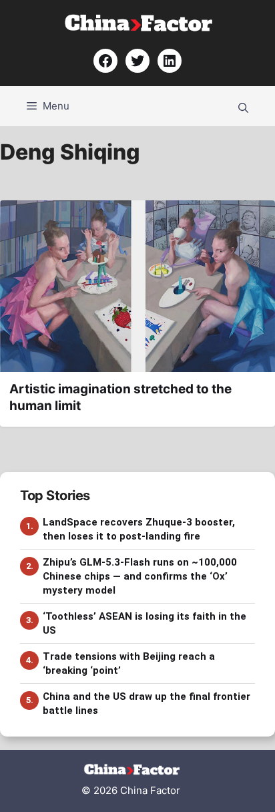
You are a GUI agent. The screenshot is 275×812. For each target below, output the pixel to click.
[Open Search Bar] (243, 106)
